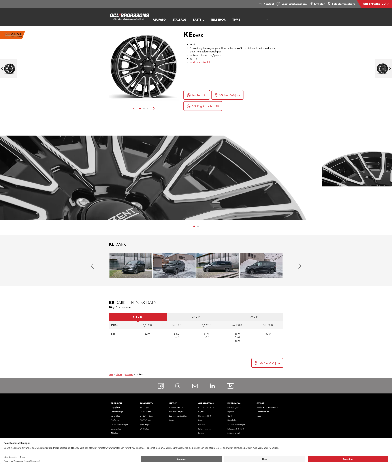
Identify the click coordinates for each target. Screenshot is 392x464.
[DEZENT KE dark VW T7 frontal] (174, 265)
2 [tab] (144, 108)
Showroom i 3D (204, 415)
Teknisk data (199, 95)
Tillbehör (114, 433)
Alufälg (119, 374)
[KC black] (8, 68)
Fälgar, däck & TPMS (235, 428)
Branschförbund (262, 411)
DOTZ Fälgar (145, 411)
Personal (201, 424)
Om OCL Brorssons (206, 407)
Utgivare (230, 411)
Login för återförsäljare (178, 415)
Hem (111, 374)
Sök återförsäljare (343, 4)
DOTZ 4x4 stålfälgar (119, 424)
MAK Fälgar (145, 424)
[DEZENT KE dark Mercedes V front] (131, 265)
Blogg (258, 415)
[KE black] (383, 68)
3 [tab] (147, 108)
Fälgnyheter (115, 407)
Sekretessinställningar (236, 424)
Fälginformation (204, 428)
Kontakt (269, 4)
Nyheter (319, 4)
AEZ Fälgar (144, 407)
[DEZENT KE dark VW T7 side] (261, 265)
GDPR (229, 415)
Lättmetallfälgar (117, 411)
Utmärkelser (232, 420)
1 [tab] (140, 108)
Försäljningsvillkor (234, 407)
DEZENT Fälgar (146, 415)
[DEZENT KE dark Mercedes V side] (217, 265)
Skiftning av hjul (233, 433)
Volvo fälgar (116, 415)
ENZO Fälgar (145, 420)
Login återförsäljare (294, 4)
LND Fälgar (144, 428)
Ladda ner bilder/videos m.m (268, 407)
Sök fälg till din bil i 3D (205, 106)
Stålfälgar (115, 420)
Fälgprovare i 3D (374, 4)
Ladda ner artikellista (200, 62)
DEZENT (129, 374)
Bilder (200, 420)
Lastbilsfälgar (116, 428)
